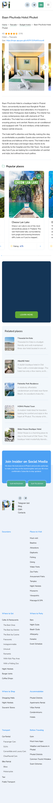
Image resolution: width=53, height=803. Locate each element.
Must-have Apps (36, 741)
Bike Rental (6, 761)
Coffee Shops (7, 678)
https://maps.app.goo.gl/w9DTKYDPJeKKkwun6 (25, 40)
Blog (20, 506)
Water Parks (35, 567)
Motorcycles (8, 771)
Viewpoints (34, 595)
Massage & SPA (36, 600)
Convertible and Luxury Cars (14, 751)
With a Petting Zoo (11, 663)
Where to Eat (7, 613)
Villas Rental (35, 707)
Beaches (33, 543)
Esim (32, 736)
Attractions (34, 547)
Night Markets (35, 586)
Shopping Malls (8, 698)
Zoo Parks (34, 571)
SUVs (5, 746)
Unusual (6, 649)
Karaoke (33, 639)
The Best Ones (9, 625)
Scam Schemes (36, 764)
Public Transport (8, 782)
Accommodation (36, 691)
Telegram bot (23, 503)
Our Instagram (16, 484)
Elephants (34, 552)
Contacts (21, 512)
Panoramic (7, 639)
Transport (6, 730)
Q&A (20, 509)
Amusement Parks (37, 576)
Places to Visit (36, 531)
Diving (32, 562)
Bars (32, 620)
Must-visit (34, 538)
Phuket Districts (36, 698)
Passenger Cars (9, 741)
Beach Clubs (35, 629)
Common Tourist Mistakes (40, 759)
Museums (34, 590)
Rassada (13, 24)
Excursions (6, 531)
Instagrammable (9, 644)
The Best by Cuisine (11, 634)
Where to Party (36, 613)
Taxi (3, 777)
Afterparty (34, 634)
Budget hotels (25, 24)
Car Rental (6, 736)
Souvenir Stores (8, 707)
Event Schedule (36, 644)
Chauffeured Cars (10, 756)
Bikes (5, 766)
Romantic (7, 653)
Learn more (26, 314)
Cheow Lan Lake (20, 222)
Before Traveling (37, 730)
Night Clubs (34, 624)
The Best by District (11, 630)
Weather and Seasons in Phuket (39, 748)
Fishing (33, 557)
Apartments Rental (37, 702)
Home (4, 24)
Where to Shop (8, 691)
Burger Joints (7, 673)
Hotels (32, 717)
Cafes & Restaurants (10, 620)
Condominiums (36, 712)
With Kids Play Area (11, 658)
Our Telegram (37, 484)
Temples (33, 581)
